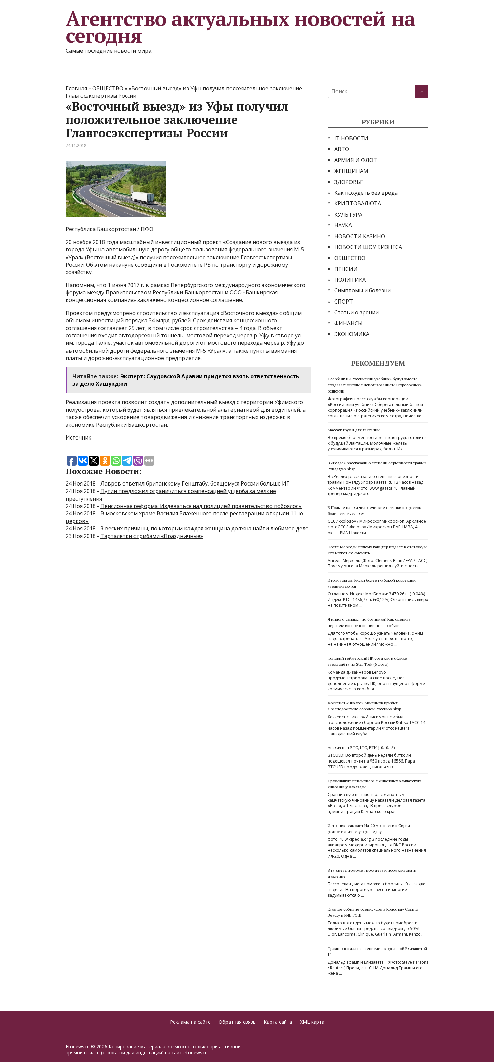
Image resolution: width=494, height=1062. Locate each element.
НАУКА (343, 225)
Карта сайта (278, 1022)
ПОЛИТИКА (350, 279)
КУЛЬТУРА (348, 214)
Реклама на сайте (190, 1022)
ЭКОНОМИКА (351, 334)
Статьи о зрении (356, 312)
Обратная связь (237, 1022)
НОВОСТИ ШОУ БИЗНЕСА (368, 247)
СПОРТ (343, 301)
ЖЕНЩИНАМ (351, 171)
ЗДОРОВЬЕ (348, 182)
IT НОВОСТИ (351, 138)
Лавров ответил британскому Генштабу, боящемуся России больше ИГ (194, 483)
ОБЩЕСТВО (349, 258)
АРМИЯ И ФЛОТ (355, 160)
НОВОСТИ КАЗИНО (359, 236)
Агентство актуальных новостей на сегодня (240, 27)
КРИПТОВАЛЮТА (357, 203)
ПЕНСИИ (346, 269)
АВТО (341, 149)
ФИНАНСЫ (348, 323)
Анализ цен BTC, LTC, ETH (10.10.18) (361, 747)
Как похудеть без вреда (366, 192)
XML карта (312, 1022)
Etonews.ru (78, 1046)
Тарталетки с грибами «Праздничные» (151, 536)
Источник (78, 437)
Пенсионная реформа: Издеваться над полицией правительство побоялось (201, 506)
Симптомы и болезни (362, 290)
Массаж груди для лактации (354, 429)
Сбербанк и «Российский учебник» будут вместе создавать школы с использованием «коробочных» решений (375, 385)
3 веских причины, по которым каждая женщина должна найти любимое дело (204, 528)
